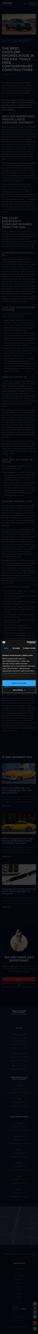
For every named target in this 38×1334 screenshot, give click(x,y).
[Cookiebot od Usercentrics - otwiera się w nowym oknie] (27, 642)
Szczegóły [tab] (16, 648)
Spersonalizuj (18, 690)
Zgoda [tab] (6, 648)
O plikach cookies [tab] (29, 648)
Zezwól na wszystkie (19, 683)
